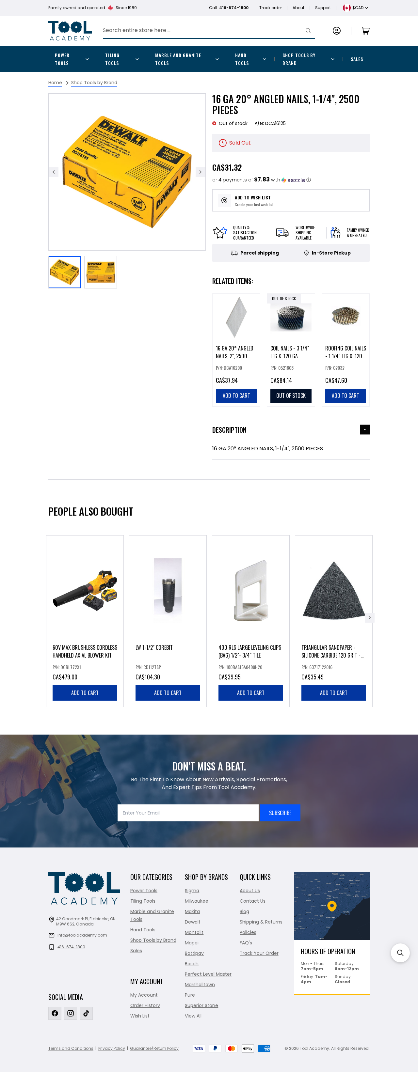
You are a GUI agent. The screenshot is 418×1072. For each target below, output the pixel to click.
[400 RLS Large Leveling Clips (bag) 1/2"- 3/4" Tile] (251, 621)
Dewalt (193, 922)
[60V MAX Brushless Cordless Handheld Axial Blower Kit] (85, 621)
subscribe (280, 813)
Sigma (192, 890)
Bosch (192, 963)
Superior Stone (201, 1005)
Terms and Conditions (70, 1048)
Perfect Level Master (208, 974)
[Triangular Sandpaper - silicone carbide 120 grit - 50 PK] (334, 621)
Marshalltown (200, 984)
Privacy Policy (111, 1048)
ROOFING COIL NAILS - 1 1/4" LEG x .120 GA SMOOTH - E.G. (345, 356)
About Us (250, 890)
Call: (229, 7)
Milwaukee (196, 901)
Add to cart (85, 693)
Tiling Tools (112, 59)
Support (323, 7)
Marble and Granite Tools (178, 59)
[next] (370, 618)
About (298, 7)
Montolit (194, 932)
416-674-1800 (71, 947)
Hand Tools (242, 59)
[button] (261, 180)
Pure (190, 995)
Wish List (140, 1016)
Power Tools (62, 59)
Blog (244, 911)
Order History (145, 1005)
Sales (357, 58)
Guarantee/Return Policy (154, 1048)
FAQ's (246, 943)
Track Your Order (259, 953)
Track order (270, 7)
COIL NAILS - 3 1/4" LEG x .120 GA (289, 352)
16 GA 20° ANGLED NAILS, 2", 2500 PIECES (234, 356)
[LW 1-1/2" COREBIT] (168, 621)
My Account (144, 995)
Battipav (194, 953)
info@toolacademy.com (82, 935)
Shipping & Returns (261, 922)
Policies (248, 932)
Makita (192, 911)
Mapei (192, 943)
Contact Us (252, 901)
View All (193, 1016)
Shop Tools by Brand (298, 59)
